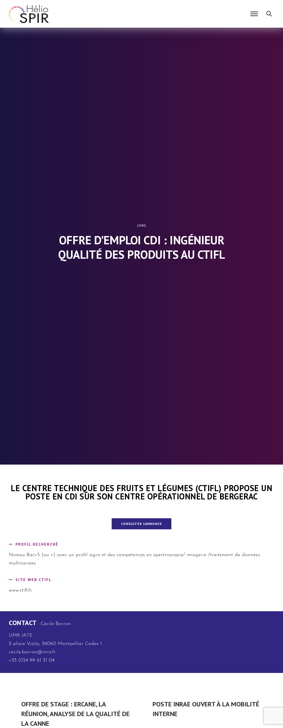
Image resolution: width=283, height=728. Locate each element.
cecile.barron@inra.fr (32, 652)
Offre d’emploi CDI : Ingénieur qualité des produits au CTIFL (141, 247)
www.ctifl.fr (20, 590)
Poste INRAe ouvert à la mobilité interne (206, 709)
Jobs (141, 225)
